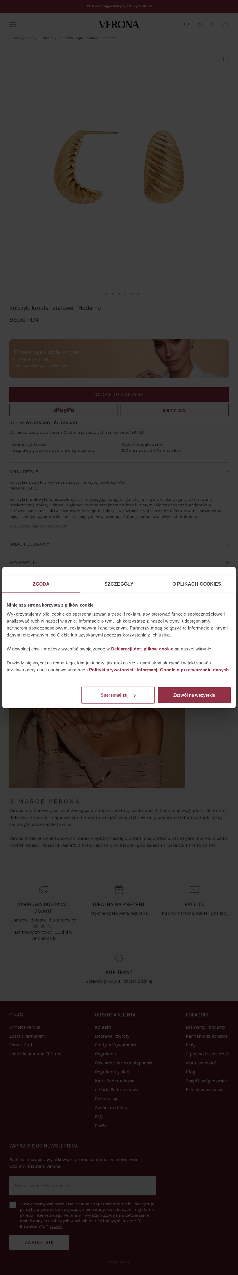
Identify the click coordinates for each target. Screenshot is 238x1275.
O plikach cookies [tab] (196, 583)
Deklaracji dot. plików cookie (142, 648)
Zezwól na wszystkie (194, 695)
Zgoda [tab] (41, 583)
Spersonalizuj (115, 695)
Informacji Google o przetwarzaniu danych (183, 669)
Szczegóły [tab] (119, 583)
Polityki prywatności (111, 669)
